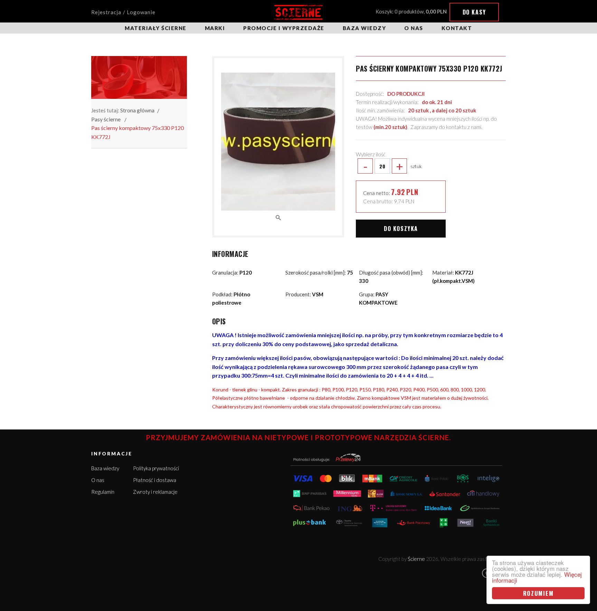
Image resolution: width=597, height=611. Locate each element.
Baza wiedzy (364, 28)
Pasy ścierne (106, 119)
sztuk (392, 166)
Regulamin (102, 492)
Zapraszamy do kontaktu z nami (445, 127)
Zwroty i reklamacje (155, 492)
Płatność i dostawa (154, 480)
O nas (413, 28)
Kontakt (457, 28)
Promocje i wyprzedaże (283, 28)
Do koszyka (401, 228)
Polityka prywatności (156, 468)
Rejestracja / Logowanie (123, 12)
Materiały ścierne (156, 28)
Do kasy (474, 12)
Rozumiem (538, 593)
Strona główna (137, 110)
